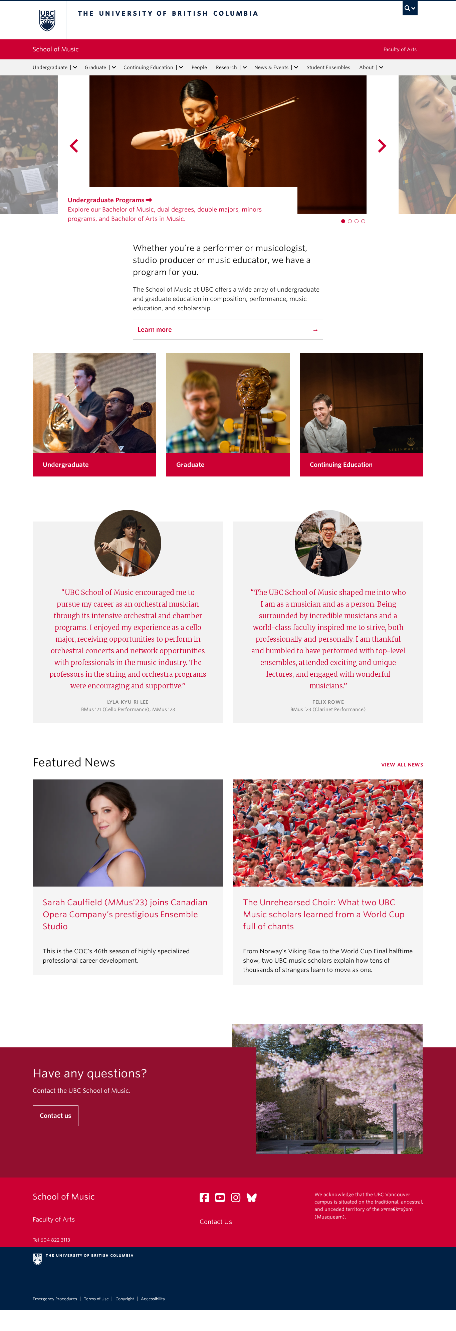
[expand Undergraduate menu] (75, 67)
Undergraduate (50, 67)
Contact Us (216, 1221)
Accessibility (153, 1299)
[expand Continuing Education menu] (181, 67)
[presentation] (44, 144)
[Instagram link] (238, 1199)
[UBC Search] (410, 8)
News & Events (271, 67)
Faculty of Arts (400, 49)
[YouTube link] (222, 1199)
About (366, 67)
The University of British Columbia (47, 20)
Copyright (125, 1299)
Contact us (55, 1115)
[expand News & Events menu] (296, 67)
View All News (402, 764)
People (199, 67)
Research (226, 67)
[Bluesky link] (254, 1199)
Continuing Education (148, 67)
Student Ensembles (328, 67)
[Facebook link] (207, 1199)
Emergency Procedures (55, 1299)
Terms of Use (96, 1299)
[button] (343, 221)
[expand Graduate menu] (114, 67)
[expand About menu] (381, 67)
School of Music (56, 49)
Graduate (95, 67)
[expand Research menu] (244, 67)
